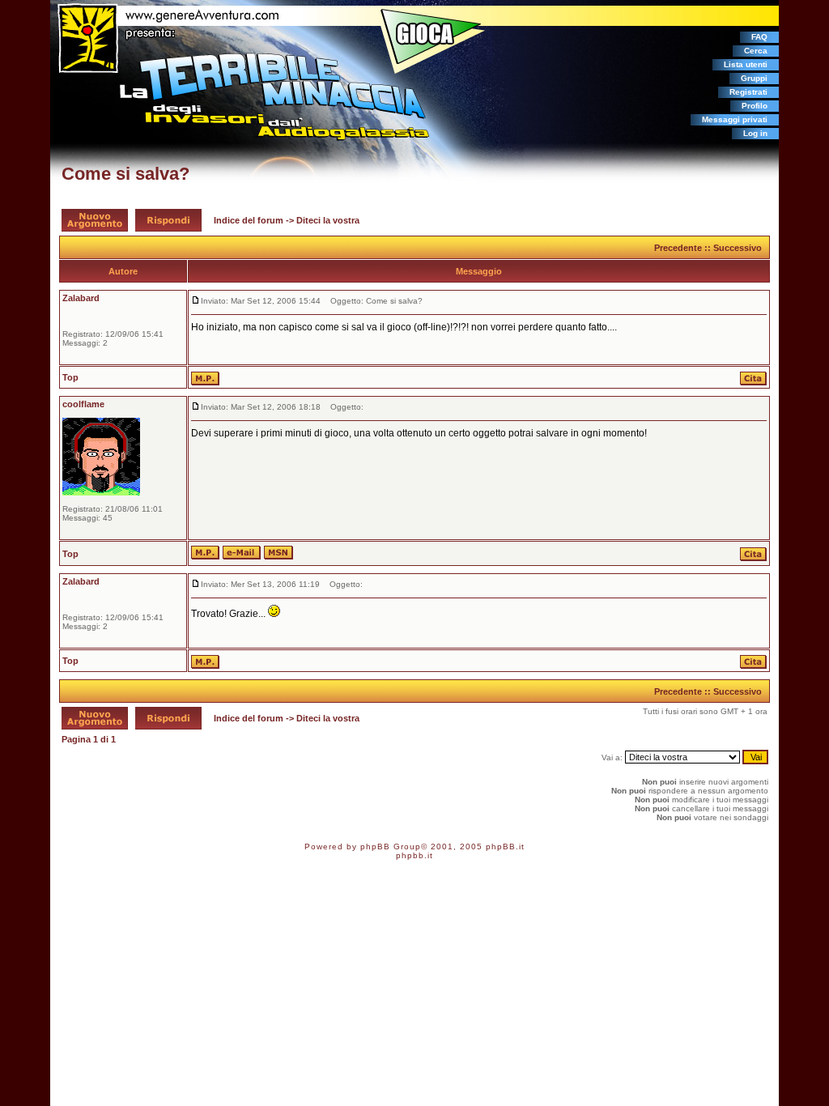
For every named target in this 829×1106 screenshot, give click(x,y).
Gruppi (754, 78)
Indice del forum (248, 220)
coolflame (83, 404)
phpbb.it (414, 855)
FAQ (759, 36)
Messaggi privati (734, 119)
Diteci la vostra (327, 220)
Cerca (755, 50)
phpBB (375, 846)
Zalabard (81, 298)
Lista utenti (745, 64)
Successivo (737, 248)
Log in (755, 133)
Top (70, 377)
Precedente (678, 248)
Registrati (748, 91)
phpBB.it (505, 846)
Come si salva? (125, 174)
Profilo (754, 105)
